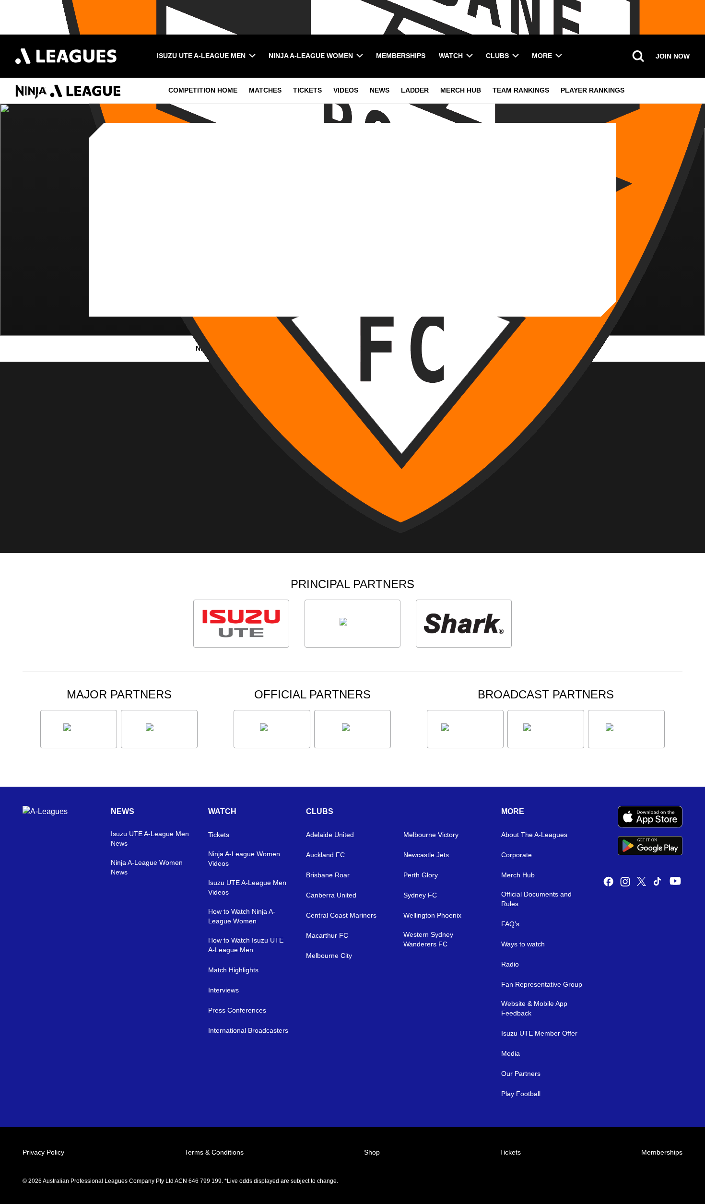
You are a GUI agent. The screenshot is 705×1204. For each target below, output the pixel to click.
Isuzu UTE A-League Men (201, 55)
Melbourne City (329, 955)
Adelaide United (330, 834)
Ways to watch (523, 944)
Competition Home (202, 90)
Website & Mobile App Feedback (534, 1008)
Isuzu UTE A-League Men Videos (247, 887)
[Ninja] (352, 623)
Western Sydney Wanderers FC (428, 939)
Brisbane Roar (328, 875)
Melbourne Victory (430, 834)
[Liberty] (79, 729)
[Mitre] (272, 729)
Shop (372, 1152)
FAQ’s (510, 924)
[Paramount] (546, 729)
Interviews (223, 990)
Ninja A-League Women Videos (244, 858)
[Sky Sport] (626, 729)
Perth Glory (420, 875)
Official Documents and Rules (536, 899)
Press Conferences (237, 1010)
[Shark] (463, 623)
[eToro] (159, 729)
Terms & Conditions (214, 1152)
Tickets (307, 90)
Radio (510, 964)
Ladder (415, 90)
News (379, 90)
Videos (345, 90)
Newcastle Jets (426, 855)
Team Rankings (521, 90)
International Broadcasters (248, 1030)
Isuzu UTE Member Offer (539, 1033)
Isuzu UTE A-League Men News (150, 838)
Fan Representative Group (541, 984)
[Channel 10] (465, 729)
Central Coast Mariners (341, 915)
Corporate (516, 855)
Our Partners (520, 1073)
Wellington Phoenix (432, 915)
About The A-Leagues (534, 834)
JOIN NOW (673, 56)
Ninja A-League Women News (147, 867)
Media (510, 1053)
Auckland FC (325, 855)
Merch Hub (460, 90)
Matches (265, 90)
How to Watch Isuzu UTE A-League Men (245, 945)
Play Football (520, 1094)
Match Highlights (233, 970)
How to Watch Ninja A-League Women (241, 916)
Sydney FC (420, 895)
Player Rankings (592, 90)
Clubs (497, 55)
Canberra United (331, 895)
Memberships (400, 55)
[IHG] (352, 729)
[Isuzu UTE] (241, 623)
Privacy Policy (43, 1152)
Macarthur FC (327, 935)
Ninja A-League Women (311, 55)
